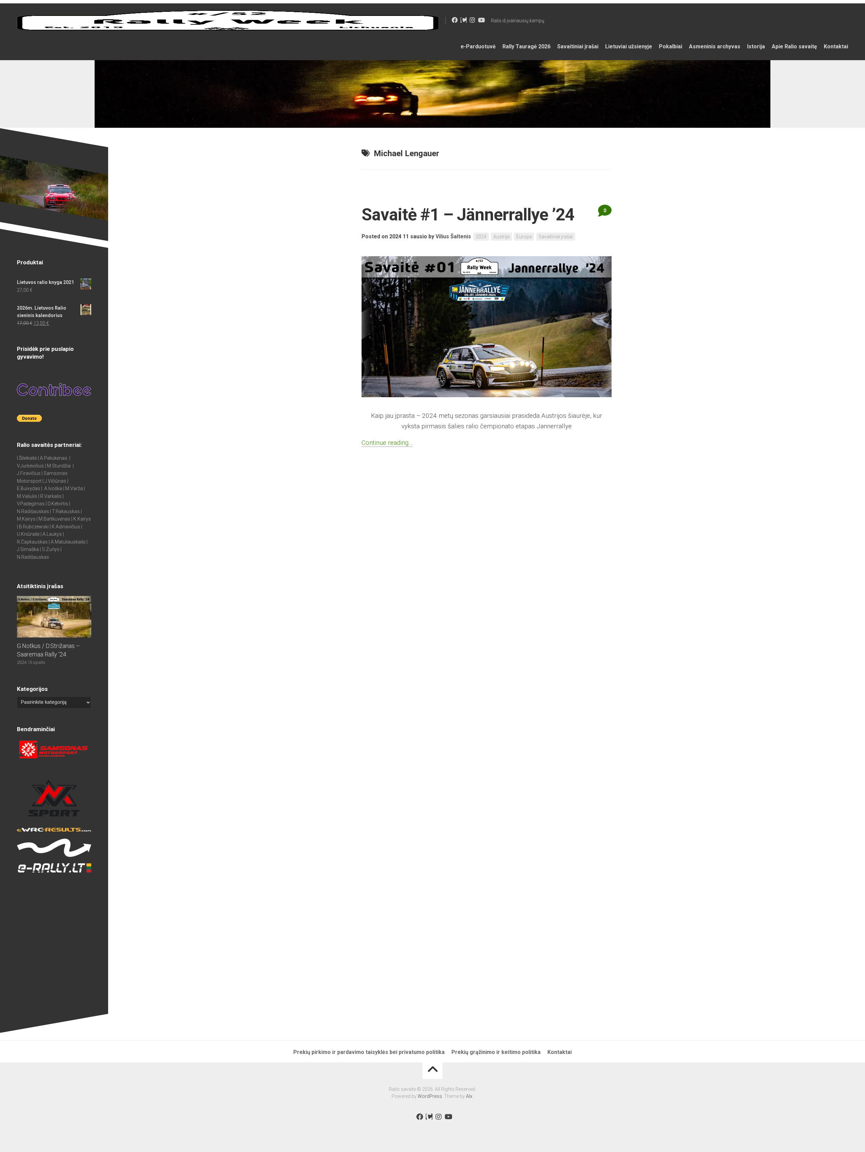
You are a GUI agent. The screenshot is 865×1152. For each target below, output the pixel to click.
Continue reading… (387, 443)
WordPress (430, 1096)
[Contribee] (464, 20)
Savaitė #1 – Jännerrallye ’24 (468, 214)
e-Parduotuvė (478, 46)
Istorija (756, 46)
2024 (481, 236)
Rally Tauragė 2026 (526, 46)
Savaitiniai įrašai (577, 46)
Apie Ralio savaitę (794, 46)
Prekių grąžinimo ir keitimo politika (496, 1052)
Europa (524, 236)
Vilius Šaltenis (453, 236)
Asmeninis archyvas (714, 46)
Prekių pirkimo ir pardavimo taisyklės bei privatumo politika (369, 1052)
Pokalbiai (670, 46)
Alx (469, 1096)
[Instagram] (472, 20)
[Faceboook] (455, 20)
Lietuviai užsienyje (628, 46)
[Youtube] (481, 20)
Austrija (501, 236)
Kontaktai (836, 46)
